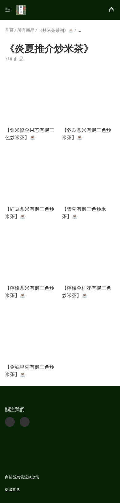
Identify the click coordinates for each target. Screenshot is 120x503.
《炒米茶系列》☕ (56, 30)
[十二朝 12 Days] (21, 10)
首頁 (9, 30)
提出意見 (12, 489)
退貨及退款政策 (26, 477)
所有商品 (25, 30)
